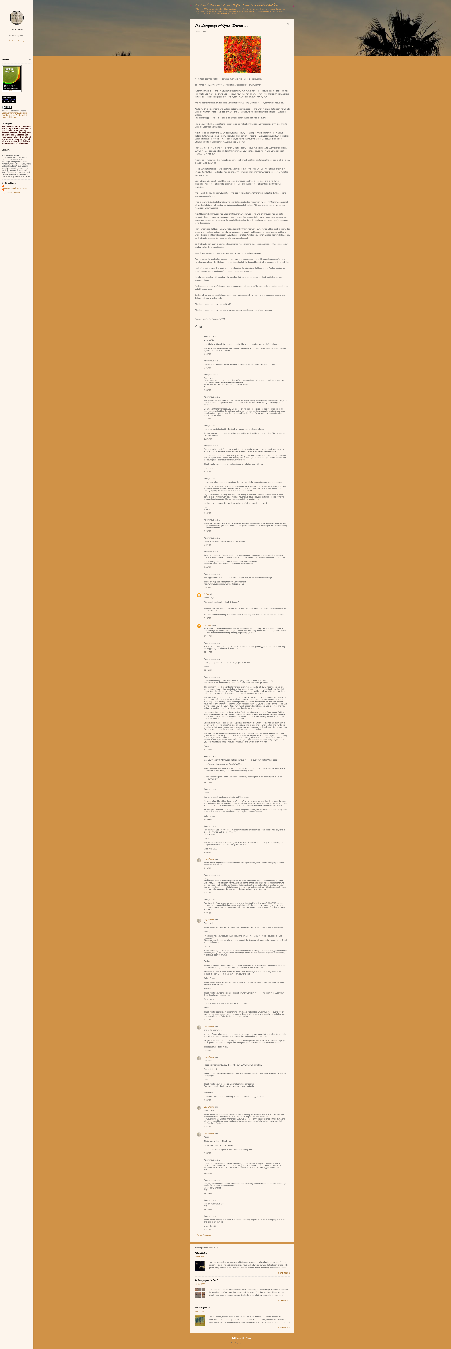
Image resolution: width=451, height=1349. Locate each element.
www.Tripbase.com (12, 91)
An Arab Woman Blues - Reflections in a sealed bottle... (237, 6)
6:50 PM (207, 1100)
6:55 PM (207, 1153)
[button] (288, 24)
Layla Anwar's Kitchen (11, 193)
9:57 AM (207, 419)
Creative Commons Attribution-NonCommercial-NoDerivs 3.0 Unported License (14, 115)
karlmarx (207, 625)
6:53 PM (207, 1127)
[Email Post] (200, 327)
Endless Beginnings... (203, 1307)
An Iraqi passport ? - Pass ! (206, 1280)
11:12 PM (208, 652)
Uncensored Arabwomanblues (14, 188)
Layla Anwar (209, 859)
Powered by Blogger (243, 1338)
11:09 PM (208, 1173)
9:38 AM (207, 390)
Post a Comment (204, 1235)
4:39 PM (207, 913)
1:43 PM (207, 472)
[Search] (293, 6)
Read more (284, 1273)
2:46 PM (207, 567)
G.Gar (206, 594)
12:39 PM (208, 819)
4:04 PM (207, 587)
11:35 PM (208, 1209)
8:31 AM (207, 368)
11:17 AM (208, 782)
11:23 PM (208, 1193)
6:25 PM (207, 618)
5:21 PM (207, 1230)
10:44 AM (208, 750)
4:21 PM (207, 893)
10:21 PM (208, 636)
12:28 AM (208, 670)
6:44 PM (207, 1050)
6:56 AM (207, 354)
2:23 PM (207, 531)
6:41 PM (207, 1020)
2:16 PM (207, 513)
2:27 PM (207, 545)
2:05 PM (207, 852)
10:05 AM (208, 439)
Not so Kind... (201, 1253)
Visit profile (17, 40)
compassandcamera (247, 1343)
